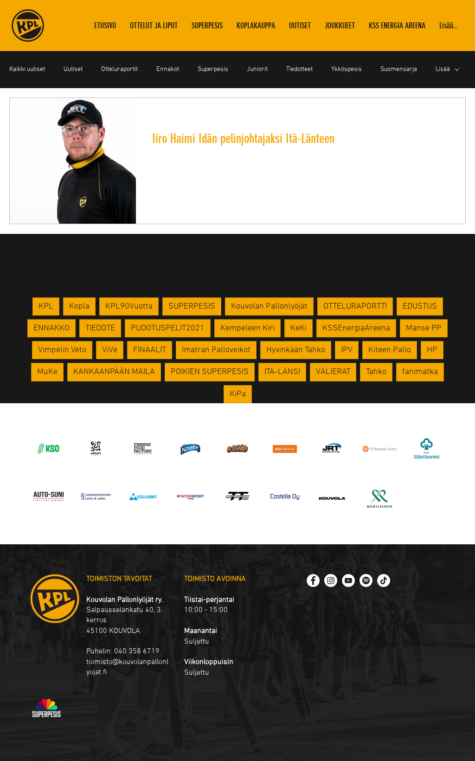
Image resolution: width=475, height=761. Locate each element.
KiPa (238, 394)
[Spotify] (365, 580)
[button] (340, 25)
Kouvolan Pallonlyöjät (269, 306)
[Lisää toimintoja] (447, 117)
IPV (347, 350)
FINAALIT (149, 350)
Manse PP (424, 328)
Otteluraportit (119, 69)
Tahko (376, 372)
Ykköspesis (346, 69)
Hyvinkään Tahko (295, 350)
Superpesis (213, 69)
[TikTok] (383, 580)
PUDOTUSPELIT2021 (168, 328)
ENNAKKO (51, 328)
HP (432, 350)
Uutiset (73, 69)
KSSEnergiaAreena (356, 328)
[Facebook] (313, 580)
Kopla (79, 306)
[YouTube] (348, 580)
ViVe (109, 350)
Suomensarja (398, 69)
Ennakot (167, 69)
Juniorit (257, 69)
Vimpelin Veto (62, 350)
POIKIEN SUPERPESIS (210, 372)
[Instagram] (330, 580)
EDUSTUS (420, 306)
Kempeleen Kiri (247, 328)
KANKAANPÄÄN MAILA (114, 372)
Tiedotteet (299, 69)
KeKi (298, 328)
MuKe (47, 372)
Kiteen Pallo (389, 350)
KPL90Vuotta (129, 306)
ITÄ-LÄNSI (282, 372)
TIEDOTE (100, 328)
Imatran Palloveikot (216, 350)
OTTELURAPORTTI (355, 306)
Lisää (443, 69)
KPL (46, 306)
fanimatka (420, 372)
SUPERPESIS (191, 306)
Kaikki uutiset (27, 69)
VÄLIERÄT (333, 372)
